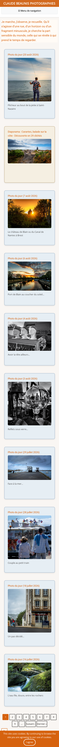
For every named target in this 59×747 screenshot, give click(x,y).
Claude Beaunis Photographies (29, 3)
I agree (29, 742)
